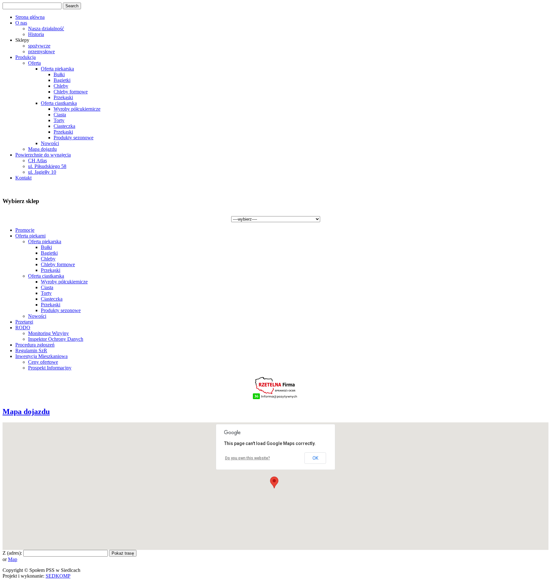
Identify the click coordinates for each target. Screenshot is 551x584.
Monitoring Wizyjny (48, 333)
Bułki (59, 74)
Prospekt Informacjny (49, 367)
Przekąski (63, 97)
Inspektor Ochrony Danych (55, 339)
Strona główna (30, 17)
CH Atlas (37, 160)
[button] (274, 482)
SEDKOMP (58, 576)
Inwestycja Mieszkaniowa (41, 356)
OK (315, 458)
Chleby (61, 86)
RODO (22, 327)
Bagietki (62, 80)
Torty (59, 120)
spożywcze (39, 45)
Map (12, 559)
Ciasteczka (64, 126)
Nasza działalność (46, 28)
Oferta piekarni (30, 235)
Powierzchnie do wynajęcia (43, 154)
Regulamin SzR (31, 350)
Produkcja (25, 57)
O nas (21, 23)
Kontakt (23, 177)
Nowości (50, 143)
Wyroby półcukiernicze (77, 109)
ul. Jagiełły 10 (42, 172)
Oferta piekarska (57, 68)
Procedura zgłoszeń (35, 344)
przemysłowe (41, 51)
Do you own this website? (247, 458)
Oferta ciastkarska (59, 103)
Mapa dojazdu (42, 149)
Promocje (24, 230)
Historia (36, 34)
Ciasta (60, 114)
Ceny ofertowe (43, 362)
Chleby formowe (71, 91)
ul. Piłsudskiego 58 (47, 166)
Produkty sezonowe (73, 137)
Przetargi (24, 322)
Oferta (34, 63)
